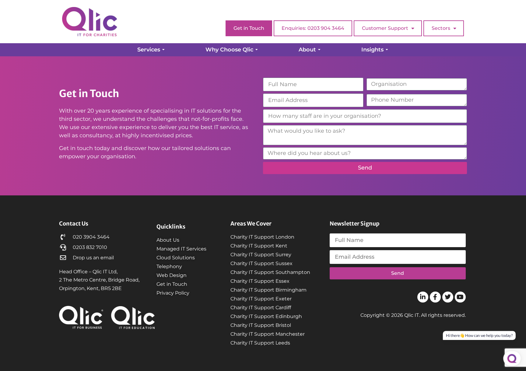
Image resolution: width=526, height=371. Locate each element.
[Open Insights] (387, 50)
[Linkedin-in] (422, 297)
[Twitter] (447, 297)
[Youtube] (460, 297)
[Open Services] (163, 50)
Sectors (441, 28)
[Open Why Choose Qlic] (256, 50)
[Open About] (319, 50)
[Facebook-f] (435, 297)
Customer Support (385, 28)
